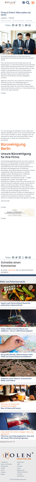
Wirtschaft (29, 21)
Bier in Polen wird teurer (11, 408)
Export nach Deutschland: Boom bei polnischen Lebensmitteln (15, 304)
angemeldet (11, 270)
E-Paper (19, 474)
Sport (3, 470)
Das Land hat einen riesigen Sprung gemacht (17, 433)
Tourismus (4, 462)
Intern (19, 468)
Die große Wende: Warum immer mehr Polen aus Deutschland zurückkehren (17, 355)
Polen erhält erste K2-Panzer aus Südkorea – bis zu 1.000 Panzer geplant (17, 330)
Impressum (20, 462)
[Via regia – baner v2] (18, 216)
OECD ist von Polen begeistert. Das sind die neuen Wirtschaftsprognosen (17, 437)
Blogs (2, 474)
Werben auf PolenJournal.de (22, 471)
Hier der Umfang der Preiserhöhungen (10, 405)
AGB (18, 464)
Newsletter (20, 476)
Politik (3, 468)
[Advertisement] (18, 112)
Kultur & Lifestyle (6, 464)
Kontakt (19, 466)
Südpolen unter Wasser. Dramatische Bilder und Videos (16, 379)
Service (3, 472)
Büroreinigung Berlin (13, 146)
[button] (32, 2)
